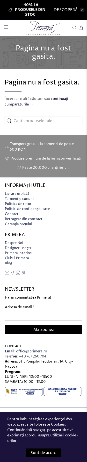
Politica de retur (18, 204)
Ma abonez (43, 329)
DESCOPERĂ (66, 10)
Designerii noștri (18, 248)
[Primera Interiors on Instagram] (18, 274)
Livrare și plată (17, 193)
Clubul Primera (17, 258)
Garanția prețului (18, 224)
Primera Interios (18, 253)
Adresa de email (19, 307)
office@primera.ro (26, 351)
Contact (12, 214)
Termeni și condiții (19, 198)
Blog (8, 263)
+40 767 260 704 (25, 356)
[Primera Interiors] (43, 28)
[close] (82, 9)
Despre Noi (14, 243)
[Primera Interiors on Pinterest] (24, 274)
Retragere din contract (24, 219)
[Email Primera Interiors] (7, 274)
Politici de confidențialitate (27, 209)
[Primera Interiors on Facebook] (12, 274)
